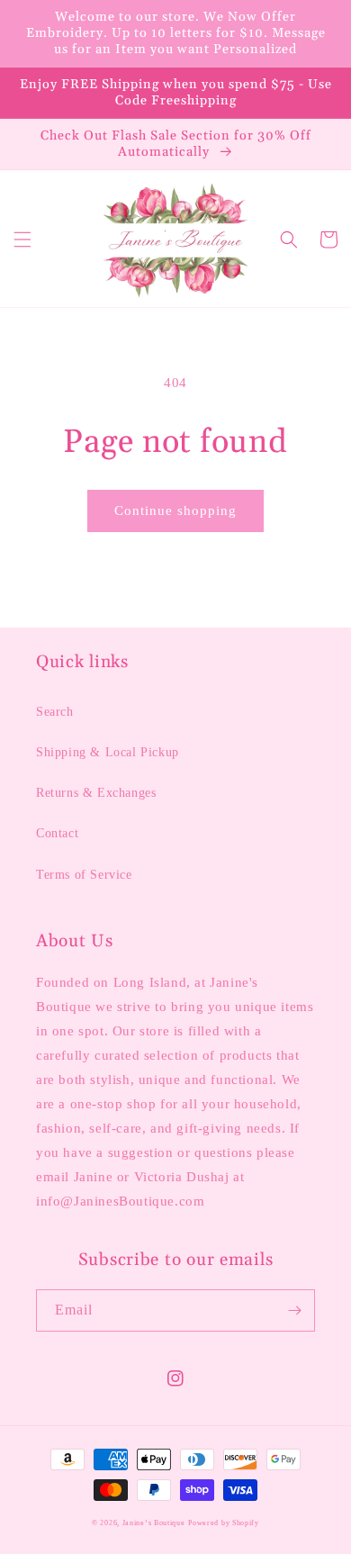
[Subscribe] (294, 1310)
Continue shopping (175, 510)
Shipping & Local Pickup (107, 752)
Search (55, 711)
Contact (57, 833)
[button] (22, 239)
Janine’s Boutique (153, 1523)
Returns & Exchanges (96, 793)
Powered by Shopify (223, 1523)
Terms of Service (84, 874)
